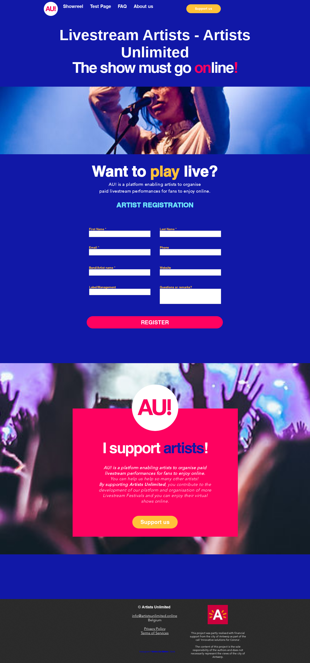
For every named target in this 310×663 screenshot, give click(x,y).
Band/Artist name (101, 267)
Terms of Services (155, 633)
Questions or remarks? (176, 287)
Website (165, 267)
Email (93, 247)
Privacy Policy (154, 628)
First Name (96, 229)
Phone (164, 247)
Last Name (167, 229)
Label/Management (102, 287)
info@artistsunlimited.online (154, 616)
